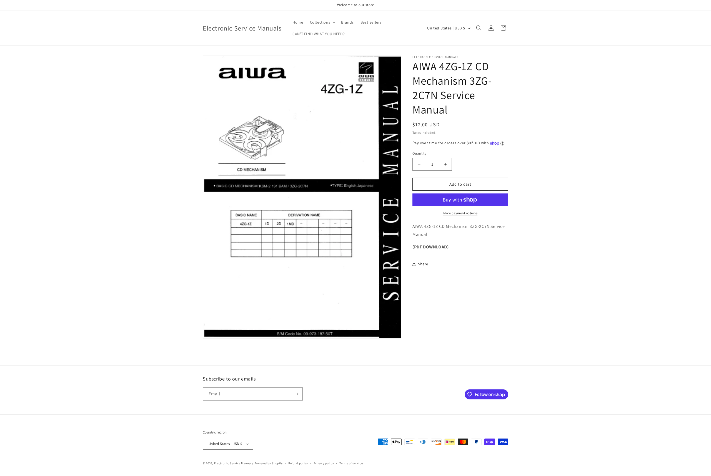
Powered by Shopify (268, 463)
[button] (322, 22)
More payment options (460, 213)
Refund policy (298, 463)
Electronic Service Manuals (234, 463)
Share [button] (423, 263)
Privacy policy (324, 463)
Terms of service (351, 463)
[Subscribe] (296, 394)
